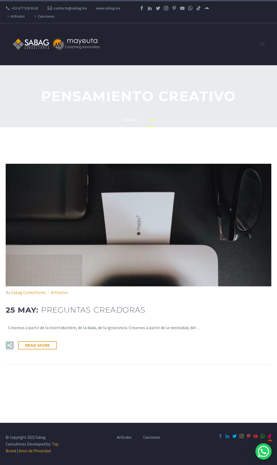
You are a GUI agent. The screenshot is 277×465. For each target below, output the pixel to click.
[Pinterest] (174, 8)
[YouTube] (182, 8)
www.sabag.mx (108, 8)
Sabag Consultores (28, 292)
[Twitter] (158, 8)
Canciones (46, 16)
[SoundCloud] (207, 8)
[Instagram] (166, 8)
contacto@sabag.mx (70, 8)
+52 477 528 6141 (24, 8)
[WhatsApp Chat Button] (263, 451)
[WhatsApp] (190, 8)
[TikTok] (198, 8)
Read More (37, 345)
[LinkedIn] (150, 8)
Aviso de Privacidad (35, 450)
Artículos (18, 16)
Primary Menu (262, 44)
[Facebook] (142, 8)
